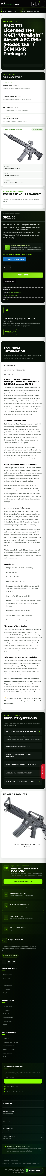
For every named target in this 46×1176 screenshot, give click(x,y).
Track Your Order (7, 1053)
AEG (2, 15)
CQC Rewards (7, 1024)
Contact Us (6, 1038)
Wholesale (43, 771)
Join (23, 1081)
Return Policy (36, 1163)
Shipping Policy (27, 1163)
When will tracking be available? (23, 773)
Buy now (9, 281)
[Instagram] (9, 962)
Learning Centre (7, 1006)
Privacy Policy (5, 1163)
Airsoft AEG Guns (7, 974)
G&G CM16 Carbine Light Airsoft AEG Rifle (27, 844)
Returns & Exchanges (9, 1049)
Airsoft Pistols (6, 978)
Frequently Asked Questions (10, 1042)
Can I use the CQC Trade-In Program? (23, 782)
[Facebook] (4, 962)
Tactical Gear (6, 982)
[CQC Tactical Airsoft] (15, 3)
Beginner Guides (7, 1021)
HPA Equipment (7, 989)
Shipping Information (8, 1045)
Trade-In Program (8, 1013)
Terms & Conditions (16, 1163)
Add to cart (23, 275)
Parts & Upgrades (8, 985)
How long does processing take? (23, 746)
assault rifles (15, 292)
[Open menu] (43, 3)
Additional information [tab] (14, 370)
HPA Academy (6, 1010)
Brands (23, 1171)
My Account (6, 1056)
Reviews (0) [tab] (9, 374)
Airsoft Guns (10, 1169)
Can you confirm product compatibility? (23, 764)
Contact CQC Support (21, 881)
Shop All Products (7, 993)
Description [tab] (9, 366)
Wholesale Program (8, 1017)
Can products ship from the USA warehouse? (23, 755)
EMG (20, 292)
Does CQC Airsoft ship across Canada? (23, 731)
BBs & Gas (20, 1169)
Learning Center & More (23, 1172)
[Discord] (14, 962)
